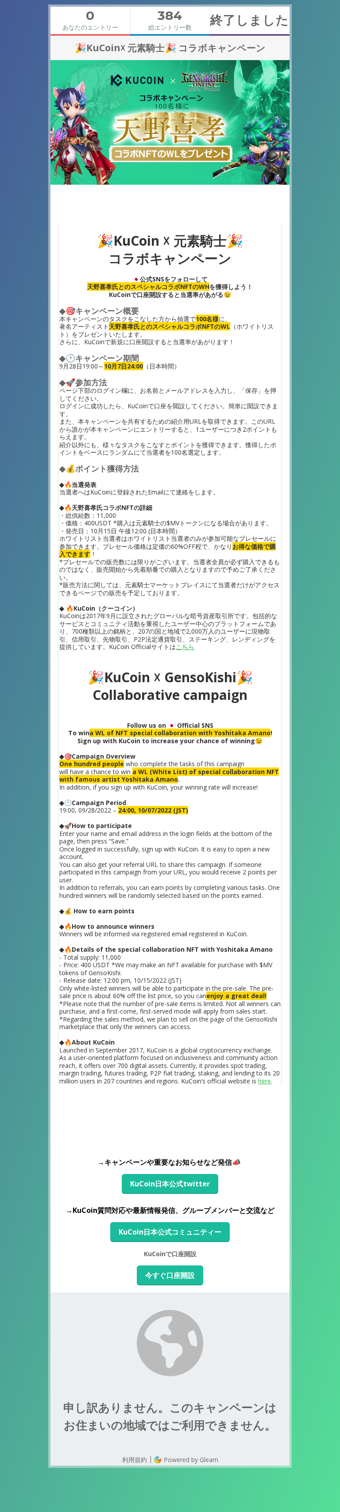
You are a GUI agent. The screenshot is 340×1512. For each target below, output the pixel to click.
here (264, 1081)
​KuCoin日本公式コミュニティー (170, 1232)
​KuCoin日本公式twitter (170, 1184)
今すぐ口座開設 (170, 1275)
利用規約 (134, 1459)
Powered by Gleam (190, 1459)
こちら (185, 646)
